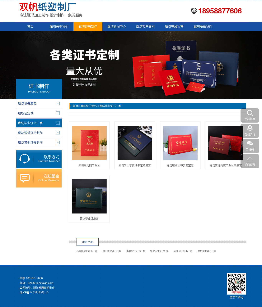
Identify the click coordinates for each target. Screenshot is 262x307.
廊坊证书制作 (88, 26)
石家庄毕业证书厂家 (87, 251)
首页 (30, 26)
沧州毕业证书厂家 (183, 251)
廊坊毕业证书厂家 (110, 105)
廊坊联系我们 (203, 26)
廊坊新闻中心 (116, 26)
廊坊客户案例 (145, 26)
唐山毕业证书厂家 (112, 251)
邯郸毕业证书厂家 (135, 251)
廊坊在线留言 (174, 26)
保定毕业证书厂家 (159, 251)
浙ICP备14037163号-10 (34, 292)
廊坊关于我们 (59, 26)
